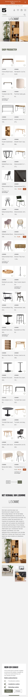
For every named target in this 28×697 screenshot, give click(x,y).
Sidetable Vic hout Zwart (8, 119)
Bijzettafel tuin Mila (19, 330)
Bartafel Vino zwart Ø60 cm (20, 377)
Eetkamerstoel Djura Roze (8, 234)
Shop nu (13, 3)
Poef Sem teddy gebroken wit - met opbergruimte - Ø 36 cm (20, 94)
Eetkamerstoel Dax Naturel (20, 234)
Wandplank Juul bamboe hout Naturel (20, 71)
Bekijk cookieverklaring (10, 678)
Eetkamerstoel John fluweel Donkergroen (20, 212)
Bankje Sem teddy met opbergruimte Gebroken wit (8, 467)
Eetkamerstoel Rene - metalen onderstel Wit (8, 212)
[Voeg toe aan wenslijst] (12, 65)
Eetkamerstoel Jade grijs (20, 307)
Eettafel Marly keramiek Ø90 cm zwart (8, 330)
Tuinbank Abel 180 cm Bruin (8, 94)
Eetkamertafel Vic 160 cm (20, 164)
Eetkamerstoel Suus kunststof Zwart (8, 186)
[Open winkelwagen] (21, 10)
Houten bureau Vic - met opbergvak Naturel (20, 119)
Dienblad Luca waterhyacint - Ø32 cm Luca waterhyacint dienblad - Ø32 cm (8, 282)
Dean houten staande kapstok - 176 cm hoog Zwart (20, 282)
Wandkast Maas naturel (8, 355)
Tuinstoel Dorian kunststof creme (20, 467)
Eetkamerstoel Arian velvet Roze (8, 256)
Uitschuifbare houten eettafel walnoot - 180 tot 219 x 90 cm (8, 71)
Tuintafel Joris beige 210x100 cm (20, 422)
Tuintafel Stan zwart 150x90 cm (20, 400)
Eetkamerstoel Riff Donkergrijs (20, 186)
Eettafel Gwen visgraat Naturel (20, 142)
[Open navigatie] (25, 10)
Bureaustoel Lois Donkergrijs (20, 444)
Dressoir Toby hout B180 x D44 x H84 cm (20, 256)
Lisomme (4, 69)
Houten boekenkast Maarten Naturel (8, 142)
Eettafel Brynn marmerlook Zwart (8, 164)
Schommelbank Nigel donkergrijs (8, 307)
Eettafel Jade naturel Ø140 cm (8, 444)
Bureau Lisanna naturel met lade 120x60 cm (20, 355)
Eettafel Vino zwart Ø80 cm (8, 377)
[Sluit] (25, 2)
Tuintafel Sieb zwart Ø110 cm (8, 422)
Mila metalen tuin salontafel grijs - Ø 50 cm (8, 400)
